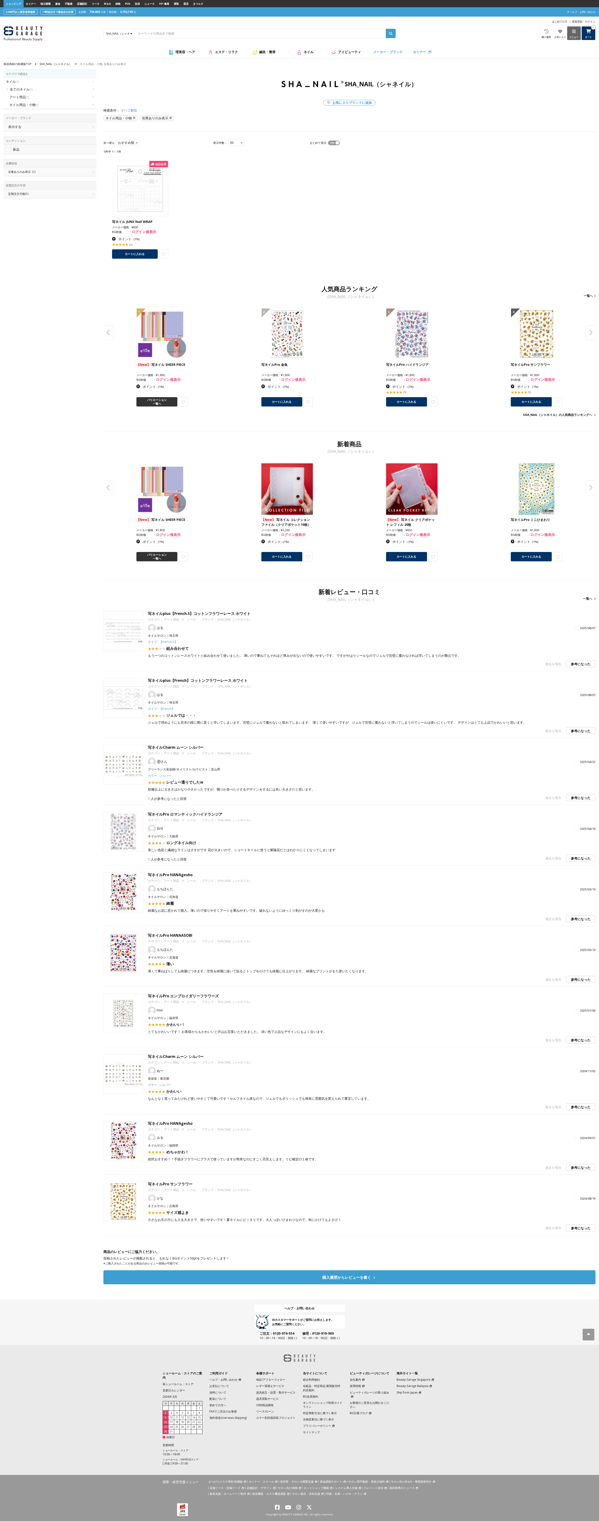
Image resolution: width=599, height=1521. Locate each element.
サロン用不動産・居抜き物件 (366, 1482)
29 (199, 1426)
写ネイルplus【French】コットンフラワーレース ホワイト (198, 680)
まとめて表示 (318, 143)
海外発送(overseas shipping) (228, 1418)
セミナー (31, 3)
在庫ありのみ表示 (21, 172)
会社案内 (355, 1380)
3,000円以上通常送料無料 (20, 12)
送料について (217, 1392)
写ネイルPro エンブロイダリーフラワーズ (183, 995)
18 (176, 1422)
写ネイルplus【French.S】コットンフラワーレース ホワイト (199, 613)
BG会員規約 (310, 1396)
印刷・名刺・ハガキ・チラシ (344, 1494)
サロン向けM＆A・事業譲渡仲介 (411, 1482)
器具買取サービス (267, 1399)
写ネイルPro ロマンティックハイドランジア (185, 814)
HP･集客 (164, 3)
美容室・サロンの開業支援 (297, 1482)
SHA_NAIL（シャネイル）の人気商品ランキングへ (557, 415)
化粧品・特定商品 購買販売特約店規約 (321, 1388)
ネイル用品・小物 (24, 104)
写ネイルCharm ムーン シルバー (176, 747)
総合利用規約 (311, 1380)
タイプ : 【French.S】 (162, 642)
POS (127, 3)
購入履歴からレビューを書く (347, 1277)
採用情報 (355, 1386)
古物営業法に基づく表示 (318, 1419)
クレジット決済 (373, 1488)
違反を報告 (553, 664)
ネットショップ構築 (316, 1488)
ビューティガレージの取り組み (369, 1392)
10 (171, 1417)
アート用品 (19, 97)
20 (188, 1422)
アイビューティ (349, 52)
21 (193, 1422)
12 (182, 1417)
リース (95, 3)
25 (176, 1426)
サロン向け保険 (288, 1488)
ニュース (149, 3)
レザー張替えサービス (270, 1386)
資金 (57, 3)
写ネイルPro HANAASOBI (170, 935)
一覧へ (588, 296)
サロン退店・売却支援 (306, 1494)
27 (188, 1426)
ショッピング (13, 3)
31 (171, 1431)
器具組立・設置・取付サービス (276, 1392)
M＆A (107, 3)
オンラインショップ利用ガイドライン (322, 1405)
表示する (14, 126)
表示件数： (220, 143)
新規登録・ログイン (583, 21)
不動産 (69, 3)
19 (182, 1422)
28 (193, 1426)
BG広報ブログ (359, 1413)
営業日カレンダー (174, 1390)
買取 (176, 3)
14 (193, 1417)
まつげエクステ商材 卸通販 (225, 1482)
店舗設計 (82, 3)
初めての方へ (217, 1405)
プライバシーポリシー (317, 1426)
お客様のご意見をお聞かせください (369, 1405)
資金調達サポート (331, 1482)
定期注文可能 (18, 194)
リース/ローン (265, 1411)
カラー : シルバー (159, 775)
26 (182, 1426)
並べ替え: (109, 143)
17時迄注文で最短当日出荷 (57, 12)
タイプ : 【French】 (161, 709)
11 (176, 1417)
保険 (118, 3)
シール (191, 619)
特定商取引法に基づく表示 (320, 1413)
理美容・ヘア (185, 52)
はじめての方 (559, 21)
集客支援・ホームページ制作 (228, 1494)
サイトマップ (311, 1432)
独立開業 (45, 3)
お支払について (219, 1386)
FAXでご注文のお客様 (223, 1411)
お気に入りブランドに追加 (352, 102)
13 (188, 1417)
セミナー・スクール (261, 1482)
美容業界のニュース (402, 1488)
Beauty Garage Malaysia (412, 1386)
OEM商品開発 (265, 1405)
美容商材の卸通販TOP (18, 64)
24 (171, 1426)
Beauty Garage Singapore (414, 1380)
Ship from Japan (407, 1392)
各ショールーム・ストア (178, 1384)
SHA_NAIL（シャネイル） (56, 64)
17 (171, 1422)
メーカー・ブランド (388, 52)
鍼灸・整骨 (267, 52)
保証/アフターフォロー (270, 1380)
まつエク (198, 3)
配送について (217, 1399)
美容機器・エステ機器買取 (269, 1494)
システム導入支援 (346, 1488)
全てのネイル (21, 89)
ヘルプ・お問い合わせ (299, 1308)
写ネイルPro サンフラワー (170, 1184)
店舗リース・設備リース (225, 1488)
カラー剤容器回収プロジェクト (276, 1418)
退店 (186, 3)
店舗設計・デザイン (259, 1488)
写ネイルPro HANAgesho (170, 874)
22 (199, 1422)
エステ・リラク (226, 52)
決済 (137, 3)
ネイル (309, 52)
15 (199, 1417)
